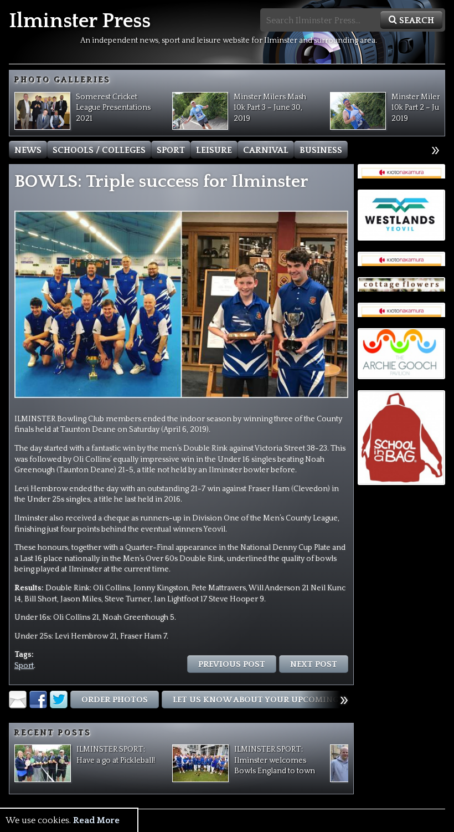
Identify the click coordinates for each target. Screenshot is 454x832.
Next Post (313, 664)
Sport (171, 150)
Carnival (265, 150)
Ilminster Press (80, 21)
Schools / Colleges (99, 150)
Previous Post (231, 664)
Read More (96, 820)
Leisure (214, 150)
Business (321, 150)
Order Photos (114, 700)
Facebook (38, 699)
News (28, 150)
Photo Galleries (62, 80)
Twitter (59, 699)
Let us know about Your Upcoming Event (270, 700)
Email (18, 699)
